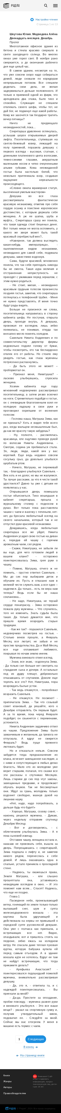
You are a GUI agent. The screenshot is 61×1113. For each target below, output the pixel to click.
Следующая (36, 1039)
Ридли (15, 5)
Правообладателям (14, 1093)
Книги (6, 1075)
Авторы (7, 1087)
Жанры (7, 1081)
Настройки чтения (47, 19)
